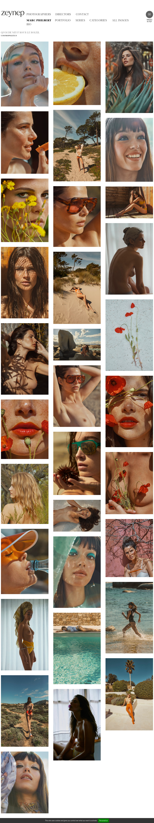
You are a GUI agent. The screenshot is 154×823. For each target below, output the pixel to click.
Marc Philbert (39, 20)
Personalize (103, 820)
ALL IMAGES (120, 20)
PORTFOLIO (63, 20)
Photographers (39, 14)
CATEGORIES (98, 20)
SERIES (80, 20)
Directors (63, 14)
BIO (29, 24)
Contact (82, 14)
